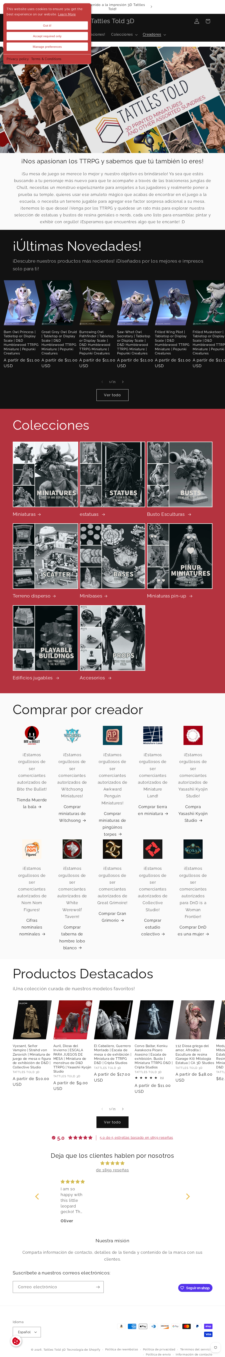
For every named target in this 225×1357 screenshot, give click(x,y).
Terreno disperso (32, 596)
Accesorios (93, 677)
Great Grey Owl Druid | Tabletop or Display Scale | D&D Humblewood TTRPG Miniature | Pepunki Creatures (59, 342)
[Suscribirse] (97, 1287)
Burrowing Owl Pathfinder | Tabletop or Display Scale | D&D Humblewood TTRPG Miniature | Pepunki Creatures (96, 342)
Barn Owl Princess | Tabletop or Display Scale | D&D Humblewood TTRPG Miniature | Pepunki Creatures (21, 342)
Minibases (91, 596)
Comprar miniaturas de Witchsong (72, 813)
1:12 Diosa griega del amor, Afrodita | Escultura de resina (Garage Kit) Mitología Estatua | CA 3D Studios (195, 1054)
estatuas (90, 514)
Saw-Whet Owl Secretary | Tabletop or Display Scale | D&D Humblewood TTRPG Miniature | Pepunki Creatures (133, 342)
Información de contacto (194, 1354)
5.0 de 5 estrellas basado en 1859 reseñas (136, 1138)
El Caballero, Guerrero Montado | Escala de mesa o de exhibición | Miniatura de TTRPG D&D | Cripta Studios (112, 1054)
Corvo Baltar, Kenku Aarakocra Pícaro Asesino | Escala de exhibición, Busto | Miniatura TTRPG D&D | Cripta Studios (154, 1056)
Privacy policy (18, 59)
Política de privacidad (159, 1349)
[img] (112, 1163)
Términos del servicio (196, 1349)
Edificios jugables (33, 677)
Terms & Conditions (46, 59)
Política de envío (158, 1354)
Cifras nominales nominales (30, 927)
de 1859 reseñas (112, 1170)
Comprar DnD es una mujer (192, 930)
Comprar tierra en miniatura (152, 810)
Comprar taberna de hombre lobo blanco (72, 937)
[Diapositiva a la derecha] (123, 382)
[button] (124, 35)
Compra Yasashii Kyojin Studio (193, 813)
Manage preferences (47, 46)
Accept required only (47, 36)
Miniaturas (24, 514)
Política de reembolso (121, 1349)
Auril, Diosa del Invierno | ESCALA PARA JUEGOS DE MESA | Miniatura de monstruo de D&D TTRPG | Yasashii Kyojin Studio (72, 1058)
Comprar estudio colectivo (151, 927)
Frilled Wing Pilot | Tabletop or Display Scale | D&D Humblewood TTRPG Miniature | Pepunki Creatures (172, 342)
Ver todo (112, 395)
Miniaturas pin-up (167, 596)
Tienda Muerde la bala (32, 803)
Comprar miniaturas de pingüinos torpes (112, 824)
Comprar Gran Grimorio (112, 917)
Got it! (47, 25)
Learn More (67, 14)
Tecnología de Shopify (83, 1349)
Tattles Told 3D (55, 1349)
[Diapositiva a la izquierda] (102, 382)
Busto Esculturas (166, 514)
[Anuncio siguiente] (151, 7)
